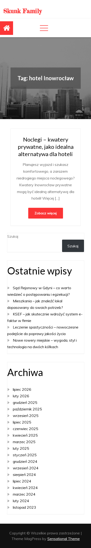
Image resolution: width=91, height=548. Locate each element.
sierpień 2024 (24, 474)
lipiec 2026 (22, 389)
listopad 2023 (24, 507)
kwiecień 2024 (25, 487)
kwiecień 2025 (25, 435)
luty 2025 (21, 448)
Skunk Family (23, 11)
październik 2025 (27, 409)
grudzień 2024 (25, 461)
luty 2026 (21, 396)
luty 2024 (21, 500)
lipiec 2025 (22, 422)
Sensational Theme (63, 538)
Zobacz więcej (46, 213)
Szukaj (12, 236)
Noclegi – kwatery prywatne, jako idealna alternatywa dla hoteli (46, 146)
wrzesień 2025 (25, 415)
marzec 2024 (24, 494)
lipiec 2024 (22, 481)
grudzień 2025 (25, 402)
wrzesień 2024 (25, 468)
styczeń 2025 (25, 455)
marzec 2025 (24, 441)
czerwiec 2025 (25, 428)
